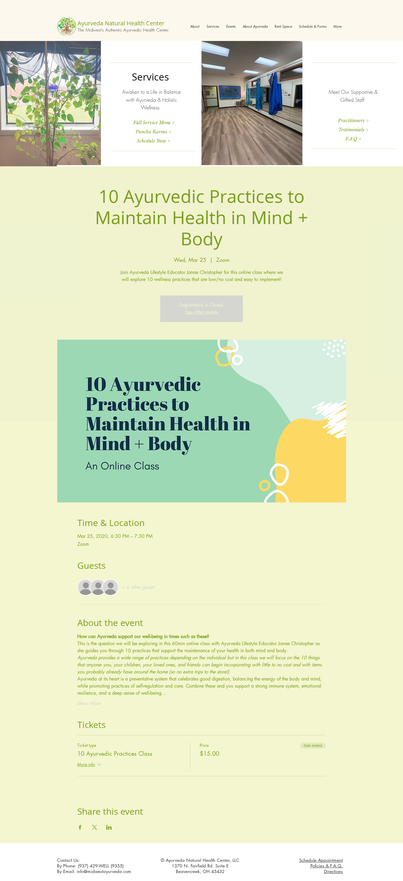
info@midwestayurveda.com (104, 871)
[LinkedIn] (335, 850)
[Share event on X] (94, 827)
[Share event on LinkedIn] (109, 827)
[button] (195, 26)
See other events (201, 312)
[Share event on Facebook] (80, 827)
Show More (89, 703)
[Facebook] (326, 850)
